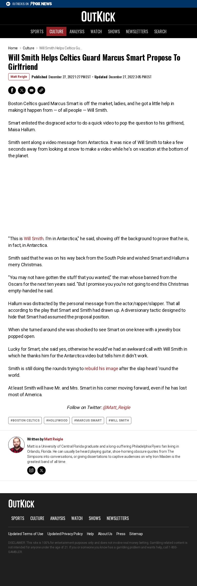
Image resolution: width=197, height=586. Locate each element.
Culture (56, 31)
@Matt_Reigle (116, 407)
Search (160, 31)
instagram (31, 470)
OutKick (98, 16)
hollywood (57, 420)
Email (31, 90)
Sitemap (136, 534)
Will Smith (34, 238)
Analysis (77, 31)
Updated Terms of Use (25, 534)
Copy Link (41, 90)
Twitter (22, 90)
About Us (105, 534)
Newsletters (137, 31)
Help (90, 534)
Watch (96, 31)
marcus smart (89, 420)
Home (13, 48)
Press (120, 534)
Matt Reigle (19, 77)
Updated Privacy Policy (65, 534)
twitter (41, 470)
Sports (37, 31)
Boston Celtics (26, 420)
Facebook (12, 90)
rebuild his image (101, 368)
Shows (114, 31)
